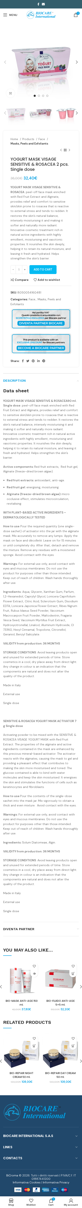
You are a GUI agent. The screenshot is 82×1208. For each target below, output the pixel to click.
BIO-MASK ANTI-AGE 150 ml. (22, 1002)
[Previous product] (61, 150)
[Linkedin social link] (38, 361)
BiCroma (12, 1175)
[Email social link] (43, 4)
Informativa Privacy (56, 1182)
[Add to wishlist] (34, 966)
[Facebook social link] (38, 4)
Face (42, 139)
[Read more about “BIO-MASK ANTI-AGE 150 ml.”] (34, 973)
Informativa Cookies (27, 1182)
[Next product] (69, 150)
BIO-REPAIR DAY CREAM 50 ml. (60, 1075)
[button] (73, 973)
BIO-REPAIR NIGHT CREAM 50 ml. (21, 1075)
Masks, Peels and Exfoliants (29, 143)
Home (15, 139)
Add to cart (43, 269)
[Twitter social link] (27, 361)
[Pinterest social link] (33, 361)
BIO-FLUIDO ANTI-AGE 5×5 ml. (60, 1002)
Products (28, 139)
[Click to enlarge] (10, 93)
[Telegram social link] (43, 361)
